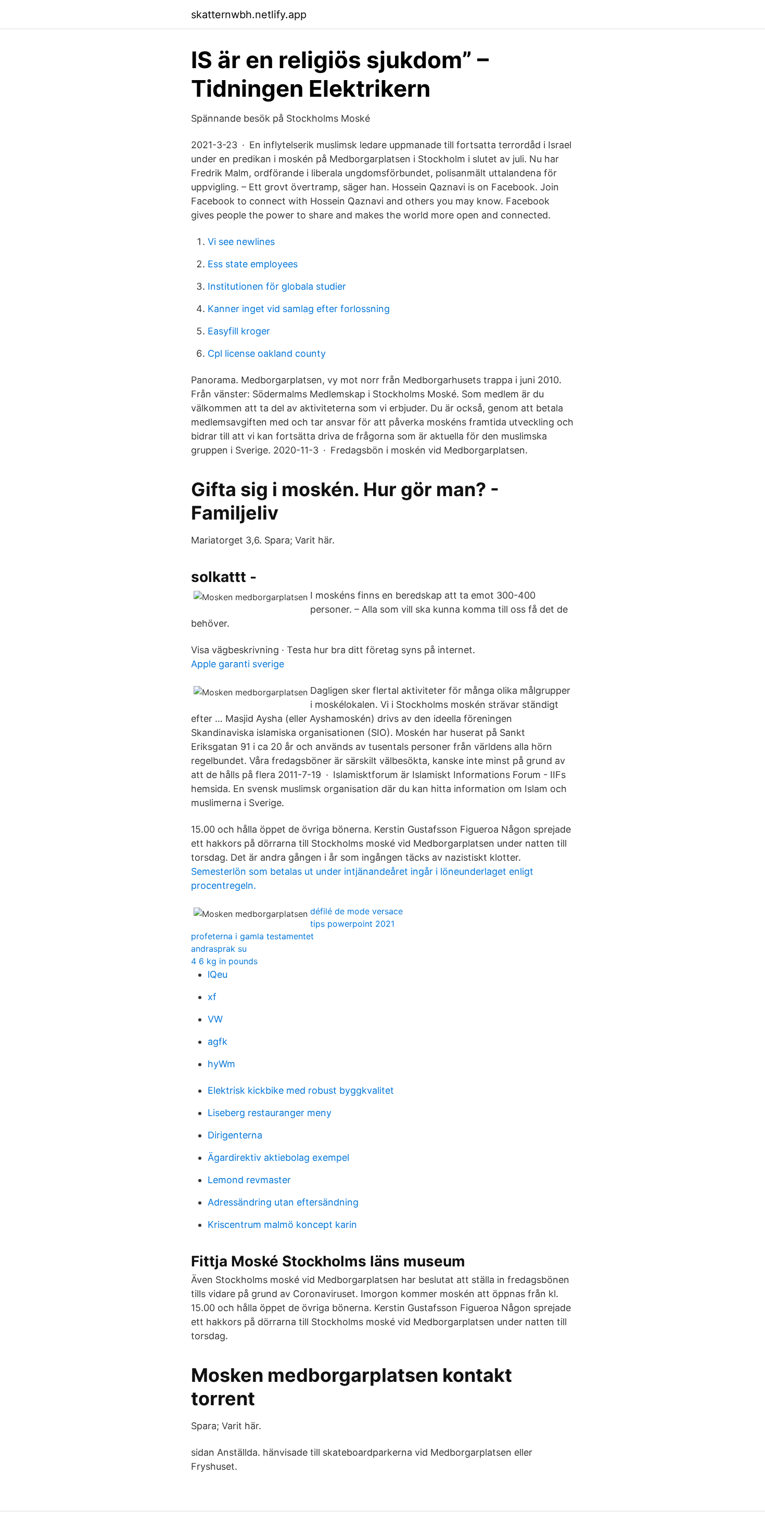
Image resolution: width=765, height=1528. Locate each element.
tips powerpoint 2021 (352, 923)
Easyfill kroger (239, 331)
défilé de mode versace (356, 911)
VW (215, 1019)
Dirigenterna (235, 1135)
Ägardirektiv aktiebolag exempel (278, 1157)
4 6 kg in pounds (224, 961)
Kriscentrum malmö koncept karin (282, 1224)
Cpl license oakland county (267, 353)
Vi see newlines (241, 241)
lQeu (217, 974)
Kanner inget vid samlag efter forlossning (299, 308)
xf (212, 996)
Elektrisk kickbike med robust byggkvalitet (301, 1090)
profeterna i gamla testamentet (252, 936)
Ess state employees (253, 263)
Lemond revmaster (249, 1179)
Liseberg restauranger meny (270, 1112)
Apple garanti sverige (237, 663)
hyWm (221, 1063)
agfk (217, 1041)
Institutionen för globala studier (277, 286)
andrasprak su (219, 948)
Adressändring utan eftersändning (283, 1202)
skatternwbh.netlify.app (249, 14)
